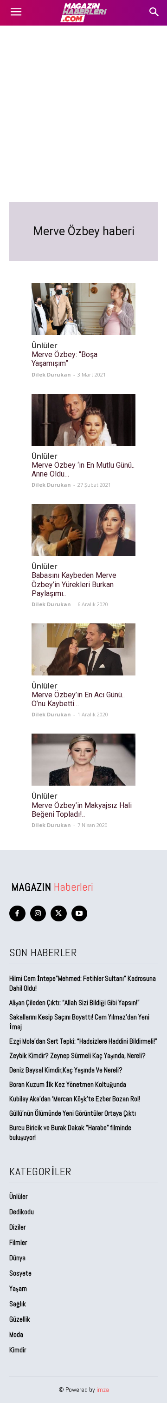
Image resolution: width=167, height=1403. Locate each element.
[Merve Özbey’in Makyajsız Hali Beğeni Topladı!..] (83, 760)
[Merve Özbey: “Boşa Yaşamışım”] (83, 309)
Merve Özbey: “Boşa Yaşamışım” (64, 359)
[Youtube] (79, 914)
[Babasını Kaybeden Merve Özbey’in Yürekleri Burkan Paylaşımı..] (83, 530)
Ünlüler (45, 345)
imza (102, 1389)
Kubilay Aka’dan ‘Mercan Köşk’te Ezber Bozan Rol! (74, 1098)
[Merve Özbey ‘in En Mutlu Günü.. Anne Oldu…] (83, 420)
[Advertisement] (83, 114)
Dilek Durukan (51, 374)
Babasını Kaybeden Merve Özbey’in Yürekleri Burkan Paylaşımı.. (74, 584)
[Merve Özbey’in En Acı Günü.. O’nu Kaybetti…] (83, 649)
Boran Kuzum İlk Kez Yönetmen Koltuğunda (67, 1084)
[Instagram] (38, 914)
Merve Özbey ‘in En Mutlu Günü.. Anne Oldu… (83, 469)
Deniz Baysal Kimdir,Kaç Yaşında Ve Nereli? (65, 1069)
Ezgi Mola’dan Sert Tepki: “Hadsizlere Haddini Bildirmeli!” (83, 1041)
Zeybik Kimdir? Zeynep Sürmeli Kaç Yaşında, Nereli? (77, 1055)
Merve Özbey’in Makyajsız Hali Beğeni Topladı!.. (82, 810)
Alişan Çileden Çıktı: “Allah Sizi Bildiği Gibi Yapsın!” (74, 1002)
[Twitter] (59, 914)
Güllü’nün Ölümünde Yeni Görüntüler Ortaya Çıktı (72, 1113)
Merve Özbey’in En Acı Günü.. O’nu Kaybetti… (78, 699)
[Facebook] (17, 914)
